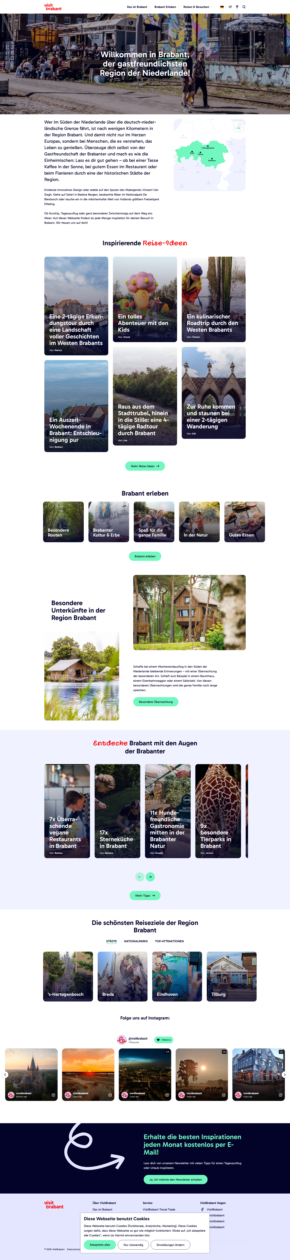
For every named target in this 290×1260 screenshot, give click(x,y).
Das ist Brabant (102, 1209)
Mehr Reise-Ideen (143, 466)
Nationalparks (136, 941)
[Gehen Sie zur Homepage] (54, 6)
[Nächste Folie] (150, 876)
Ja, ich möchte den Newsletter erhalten (175, 1179)
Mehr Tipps (142, 895)
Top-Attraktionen (169, 941)
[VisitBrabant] (202, 1209)
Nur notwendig (133, 1245)
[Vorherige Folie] (139, 876)
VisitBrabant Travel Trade (159, 1209)
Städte (111, 941)
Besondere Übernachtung (156, 702)
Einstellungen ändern (170, 1245)
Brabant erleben (145, 556)
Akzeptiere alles (100, 1245)
